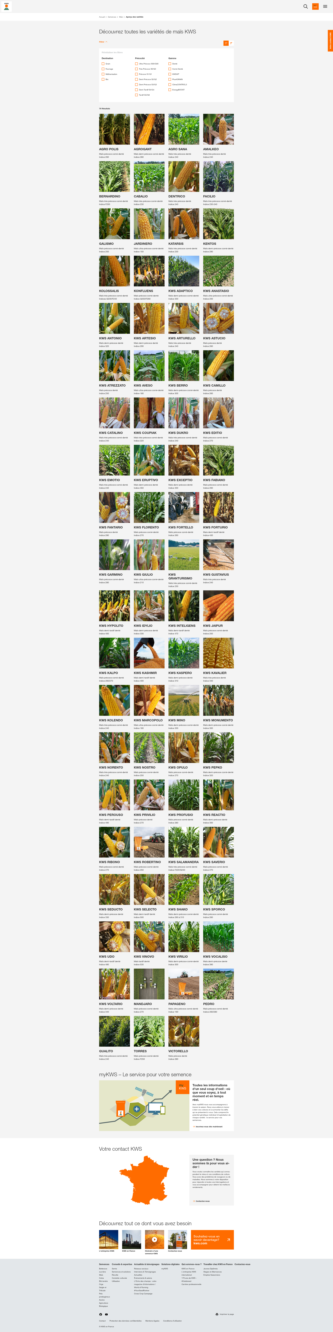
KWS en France (188, 1268)
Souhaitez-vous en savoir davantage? (207, 1240)
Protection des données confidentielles (126, 1321)
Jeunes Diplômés (210, 1268)
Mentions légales (152, 1321)
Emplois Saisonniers (211, 1275)
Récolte (115, 1275)
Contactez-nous (242, 1264)
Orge (101, 1284)
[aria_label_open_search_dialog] (305, 6)
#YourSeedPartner (141, 1290)
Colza (101, 1278)
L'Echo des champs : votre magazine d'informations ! (145, 1282)
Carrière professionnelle (191, 1284)
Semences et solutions (121, 1272)
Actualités (138, 1275)
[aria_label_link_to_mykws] (315, 6)
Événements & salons (143, 1278)
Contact (102, 1321)
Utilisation (116, 1281)
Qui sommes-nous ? (191, 1264)
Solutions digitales (170, 1264)
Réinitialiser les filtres (112, 52)
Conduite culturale (119, 1278)
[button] (154, 1242)
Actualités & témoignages (146, 1264)
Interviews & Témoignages (145, 1272)
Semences (104, 1264)
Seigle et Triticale (102, 1289)
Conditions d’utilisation (172, 1321)
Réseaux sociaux (141, 1268)
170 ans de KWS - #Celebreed (189, 1279)
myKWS (164, 1268)
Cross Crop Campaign (143, 1293)
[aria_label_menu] (325, 6)
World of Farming (141, 1287)
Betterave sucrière (103, 1270)
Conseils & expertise (122, 1264)
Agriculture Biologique (103, 1304)
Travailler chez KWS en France (218, 1264)
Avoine (102, 1300)
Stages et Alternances (212, 1272)
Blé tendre (103, 1281)
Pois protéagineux (104, 1295)
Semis (114, 1268)
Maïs (101, 1275)
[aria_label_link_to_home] (6, 6)
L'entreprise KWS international (189, 1273)
